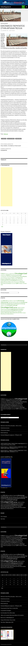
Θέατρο (14, 279)
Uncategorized (4, 23)
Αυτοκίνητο (8, 309)
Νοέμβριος (24, 312)
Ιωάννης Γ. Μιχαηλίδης (18, 311)
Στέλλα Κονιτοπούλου (5, 427)
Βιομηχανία (16, 309)
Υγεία (17, 283)
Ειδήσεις (18, 276)
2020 (4, 300)
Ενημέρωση (20, 277)
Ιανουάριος (12, 311)
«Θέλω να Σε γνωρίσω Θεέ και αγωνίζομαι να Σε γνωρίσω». (12, 615)
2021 (11, 300)
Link (8, 273)
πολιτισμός (25, 283)
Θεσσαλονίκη (3, 311)
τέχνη (2, 284)
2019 (1, 300)
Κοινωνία (9, 280)
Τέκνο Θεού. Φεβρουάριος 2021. (7, 622)
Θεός (21, 279)
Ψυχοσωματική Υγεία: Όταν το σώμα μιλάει (9, 608)
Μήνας (13, 407)
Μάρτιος (11, 312)
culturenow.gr (20, 300)
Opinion (10, 273)
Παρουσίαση (3, 283)
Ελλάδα (12, 277)
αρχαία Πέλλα (18, 138)
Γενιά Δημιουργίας (3, 276)
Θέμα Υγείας (18, 279)
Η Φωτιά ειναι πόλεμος (5, 430)
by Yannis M (14, 300)
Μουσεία (15, 407)
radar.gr (2, 305)
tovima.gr (9, 305)
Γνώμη (7, 276)
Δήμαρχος (10, 276)
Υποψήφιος (21, 283)
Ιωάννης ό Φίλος (4, 312)
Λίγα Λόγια (3, 518)
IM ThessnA (12, 30)
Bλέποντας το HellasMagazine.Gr (7, 617)
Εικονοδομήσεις (23, 276)
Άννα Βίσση (23, 307)
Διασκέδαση (14, 276)
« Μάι (2, 226)
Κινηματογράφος (4, 280)
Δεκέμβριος (21, 309)
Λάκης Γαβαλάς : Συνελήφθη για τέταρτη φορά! (11, 145)
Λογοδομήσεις (14, 280)
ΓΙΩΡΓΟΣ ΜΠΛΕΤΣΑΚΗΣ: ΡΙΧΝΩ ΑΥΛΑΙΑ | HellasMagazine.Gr (13, 443)
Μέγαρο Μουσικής (20, 280)
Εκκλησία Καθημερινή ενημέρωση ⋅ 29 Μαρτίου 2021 (11, 435)
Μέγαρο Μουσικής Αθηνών (6, 282)
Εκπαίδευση (9, 277)
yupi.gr (15, 307)
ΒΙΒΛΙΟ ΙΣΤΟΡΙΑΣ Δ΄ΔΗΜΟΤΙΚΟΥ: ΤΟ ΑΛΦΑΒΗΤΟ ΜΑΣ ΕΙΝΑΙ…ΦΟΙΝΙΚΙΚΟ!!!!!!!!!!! (14, 447)
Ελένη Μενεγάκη (20, 310)
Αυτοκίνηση (16, 275)
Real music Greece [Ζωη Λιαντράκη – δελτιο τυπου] (11, 425)
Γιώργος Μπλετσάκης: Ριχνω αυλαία (8, 444)
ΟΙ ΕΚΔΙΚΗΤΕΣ (6, 149)
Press (14, 273)
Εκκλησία (5, 277)
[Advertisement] (6, 186)
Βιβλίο (20, 275)
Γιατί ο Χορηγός (4, 516)
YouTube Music (3, 275)
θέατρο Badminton (4, 313)
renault (5, 305)
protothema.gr (16, 303)
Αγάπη (5, 309)
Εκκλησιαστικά (8, 310)
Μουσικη (18, 407)
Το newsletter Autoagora (6, 610)
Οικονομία (22, 282)
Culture (3, 273)
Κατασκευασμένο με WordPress (6, 644)
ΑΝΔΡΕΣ (8, 275)
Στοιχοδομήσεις (9, 283)
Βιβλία (12, 309)
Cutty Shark (10, 302)
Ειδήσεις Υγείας (3, 310)
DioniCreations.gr (4, 432)
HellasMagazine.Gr (6, 7)
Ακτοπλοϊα (12, 275)
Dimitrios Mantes (4, 447)
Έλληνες (2, 309)
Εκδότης (2, 277)
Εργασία (8, 279)
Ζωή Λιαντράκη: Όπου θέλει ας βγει (8, 612)
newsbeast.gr (24, 302)
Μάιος (8, 312)
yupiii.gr (18, 307)
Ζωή (11, 279)
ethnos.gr (6, 134)
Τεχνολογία (13, 283)
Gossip (6, 273)
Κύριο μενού (26, 6)
